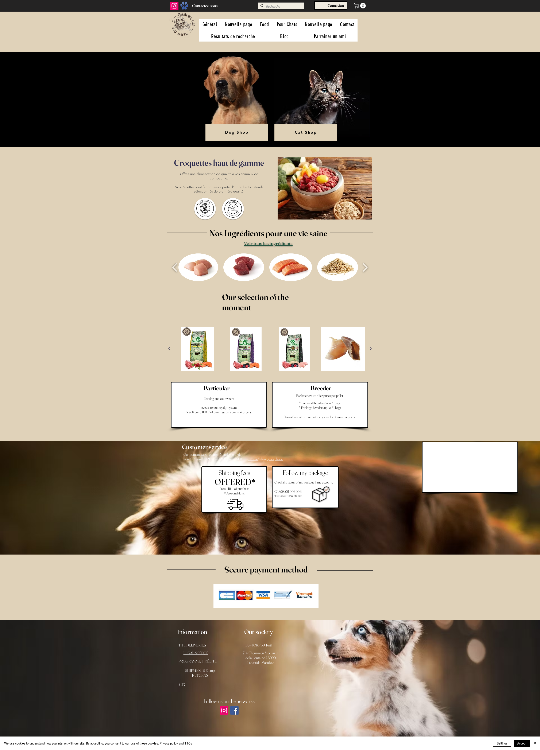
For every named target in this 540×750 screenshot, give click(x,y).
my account (324, 482)
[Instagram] (174, 6)
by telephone (275, 459)
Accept (521, 743)
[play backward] (175, 267)
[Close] (534, 743)
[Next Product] (370, 348)
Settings (502, 743)
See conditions (235, 493)
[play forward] (365, 267)
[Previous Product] (169, 348)
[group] (270, 348)
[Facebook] (234, 710)
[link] (360, 5)
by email (253, 459)
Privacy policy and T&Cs (176, 743)
